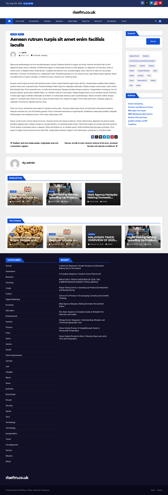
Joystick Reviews (143, 71)
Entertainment (11, 316)
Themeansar (45, 490)
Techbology (10, 422)
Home (153, 490)
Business (111, 21)
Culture (20, 21)
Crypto (8, 288)
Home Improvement (14, 355)
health (132, 71)
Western (72, 21)
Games (9, 344)
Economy (34, 21)
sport (155, 71)
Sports (8, 411)
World (59, 21)
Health (85, 21)
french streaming (135, 104)
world (138, 85)
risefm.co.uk (84, 12)
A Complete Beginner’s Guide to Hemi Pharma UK (23, 197)
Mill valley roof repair (137, 111)
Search (131, 33)
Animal (9, 266)
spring (132, 75)
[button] (156, 21)
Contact (159, 490)
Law (7, 366)
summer (140, 75)
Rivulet (98, 21)
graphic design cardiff (137, 121)
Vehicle (9, 450)
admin (24, 53)
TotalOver (132, 124)
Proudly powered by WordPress (16, 490)
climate (151, 66)
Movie (8, 378)
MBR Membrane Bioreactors (140, 114)
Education (10, 311)
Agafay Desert (134, 56)
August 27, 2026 (19, 244)
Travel (47, 21)
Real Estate (10, 394)
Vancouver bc (142, 80)
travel (132, 80)
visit (131, 85)
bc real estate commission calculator (142, 61)
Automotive (10, 271)
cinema (142, 66)
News (8, 383)
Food (12, 234)
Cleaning (9, 283)
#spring (44, 55)
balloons (146, 56)
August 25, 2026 (97, 244)
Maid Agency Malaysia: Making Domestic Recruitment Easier (102, 197)
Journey (9, 361)
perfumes (9, 389)
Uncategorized (12, 445)
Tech (123, 21)
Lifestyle (9, 372)
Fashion (9, 322)
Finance (9, 327)
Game (8, 338)
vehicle (153, 80)
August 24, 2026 (136, 244)
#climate (36, 55)
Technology (10, 428)
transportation (11, 434)
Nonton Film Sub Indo (137, 117)
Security (9, 406)
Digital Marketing (13, 299)
